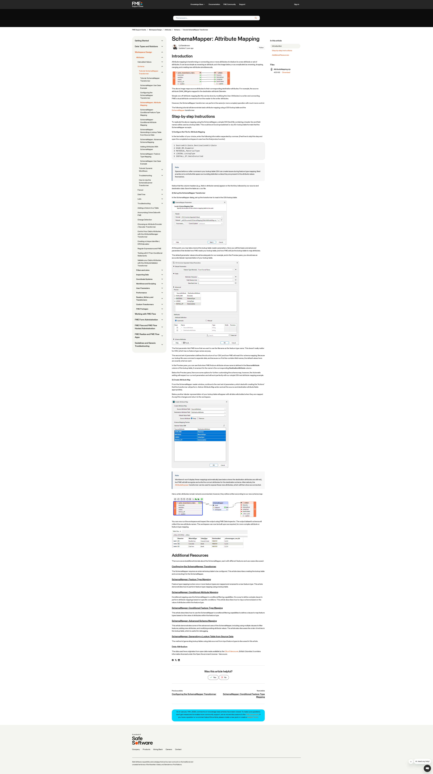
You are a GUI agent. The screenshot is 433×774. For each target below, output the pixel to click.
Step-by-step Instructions (282, 50)
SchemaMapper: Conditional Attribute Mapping (195, 592)
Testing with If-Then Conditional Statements (150, 254)
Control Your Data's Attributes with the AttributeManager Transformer (149, 234)
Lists (139, 199)
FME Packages (142, 309)
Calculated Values (144, 62)
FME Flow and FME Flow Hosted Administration (146, 327)
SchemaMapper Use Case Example (150, 87)
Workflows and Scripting (146, 284)
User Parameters (143, 288)
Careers (169, 749)
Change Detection (145, 220)
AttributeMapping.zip (282, 69)
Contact (178, 749)
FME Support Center (139, 30)
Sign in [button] (296, 4)
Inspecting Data (142, 275)
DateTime (141, 194)
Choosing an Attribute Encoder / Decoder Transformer (150, 225)
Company (136, 749)
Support (242, 4)
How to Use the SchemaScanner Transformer (145, 182)
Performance (141, 293)
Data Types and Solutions (146, 47)
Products (146, 749)
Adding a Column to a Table (148, 208)
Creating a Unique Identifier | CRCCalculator (149, 242)
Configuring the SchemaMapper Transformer (194, 566)
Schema (177, 30)
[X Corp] (176, 660)
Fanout (140, 190)
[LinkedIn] (179, 660)
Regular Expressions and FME (149, 248)
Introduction (277, 46)
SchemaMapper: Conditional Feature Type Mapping (197, 608)
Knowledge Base (197, 4)
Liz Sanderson (184, 45)
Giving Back (158, 749)
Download (286, 72)
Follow (261, 47)
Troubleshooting (145, 175)
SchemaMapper (178, 110)
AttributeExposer (182, 485)
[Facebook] (173, 660)
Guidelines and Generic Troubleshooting (145, 344)
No (225, 677)
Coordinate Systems (144, 279)
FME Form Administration (146, 320)
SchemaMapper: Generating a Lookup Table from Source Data (202, 636)
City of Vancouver (231, 651)
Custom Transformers (145, 304)
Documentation (214, 4)
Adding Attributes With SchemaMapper (149, 148)
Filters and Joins (142, 270)
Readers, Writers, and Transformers (144, 298)
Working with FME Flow (145, 314)
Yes (214, 677)
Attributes (168, 30)
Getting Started (142, 41)
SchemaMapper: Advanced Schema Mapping (194, 621)
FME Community (229, 4)
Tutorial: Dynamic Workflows (145, 169)
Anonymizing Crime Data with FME (149, 214)
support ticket (252, 717)
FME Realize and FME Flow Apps (147, 335)
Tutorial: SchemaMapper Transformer (195, 30)
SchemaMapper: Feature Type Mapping (191, 579)
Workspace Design (155, 30)
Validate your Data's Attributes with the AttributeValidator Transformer (149, 263)
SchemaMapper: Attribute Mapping (150, 104)
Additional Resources (280, 55)
